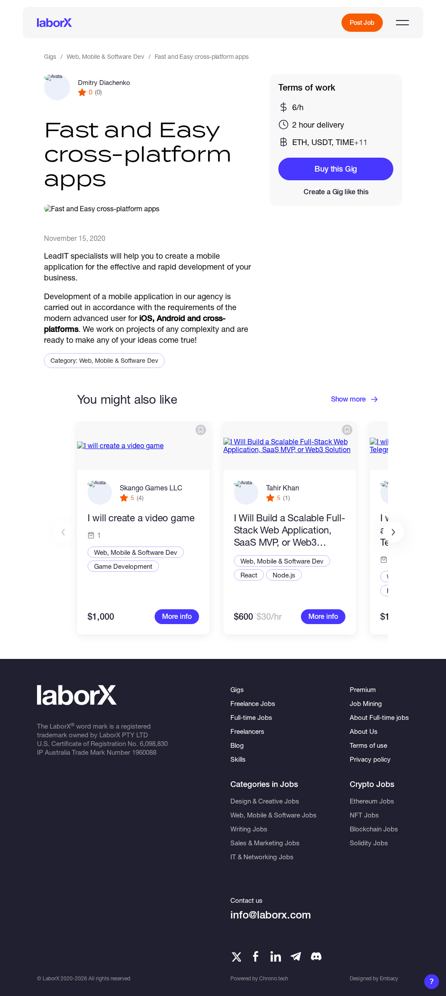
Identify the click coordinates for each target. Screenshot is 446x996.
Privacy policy (370, 759)
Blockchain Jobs (374, 829)
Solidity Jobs (369, 843)
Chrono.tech (273, 978)
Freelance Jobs (252, 703)
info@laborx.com (270, 915)
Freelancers (247, 731)
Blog (237, 745)
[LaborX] (54, 22)
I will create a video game (141, 517)
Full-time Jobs (251, 717)
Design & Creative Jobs (264, 801)
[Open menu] (402, 22)
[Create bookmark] (201, 430)
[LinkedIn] (275, 956)
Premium (363, 689)
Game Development (123, 566)
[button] (393, 532)
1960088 (144, 752)
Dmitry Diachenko (104, 82)
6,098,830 (154, 743)
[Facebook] (255, 956)
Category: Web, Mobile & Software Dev (104, 360)
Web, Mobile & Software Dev (105, 56)
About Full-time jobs (379, 717)
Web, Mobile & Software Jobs (273, 815)
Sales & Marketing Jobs (265, 843)
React (248, 575)
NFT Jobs (364, 815)
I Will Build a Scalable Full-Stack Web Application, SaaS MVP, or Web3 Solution (289, 530)
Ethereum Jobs (372, 801)
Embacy (389, 978)
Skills (238, 759)
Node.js (284, 575)
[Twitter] (235, 956)
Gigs (50, 56)
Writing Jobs (248, 829)
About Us (364, 731)
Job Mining (366, 703)
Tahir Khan (282, 487)
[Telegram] (296, 956)
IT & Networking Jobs (262, 857)
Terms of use (368, 745)
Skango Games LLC (151, 487)
